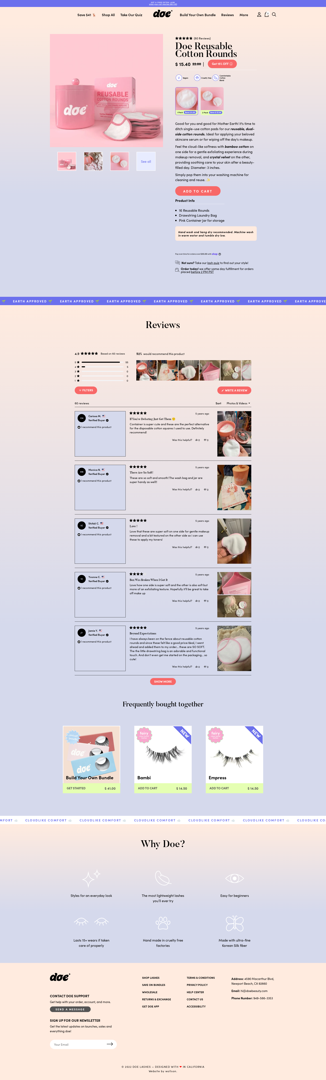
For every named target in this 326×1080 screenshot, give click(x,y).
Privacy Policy (197, 985)
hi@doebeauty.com (249, 991)
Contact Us (195, 999)
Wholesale (149, 992)
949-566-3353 (252, 998)
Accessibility (196, 1006)
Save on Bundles (153, 985)
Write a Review (237, 391)
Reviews (227, 14)
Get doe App (150, 1006)
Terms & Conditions (201, 977)
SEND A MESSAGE (70, 1009)
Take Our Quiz (131, 14)
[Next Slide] (248, 370)
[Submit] (110, 1044)
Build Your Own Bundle (198, 14)
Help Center (195, 992)
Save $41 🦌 (86, 14)
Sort (219, 403)
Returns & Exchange (156, 999)
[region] (193, 370)
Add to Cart (197, 191)
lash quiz (213, 263)
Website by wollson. (163, 1071)
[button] (193, 38)
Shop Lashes (150, 977)
